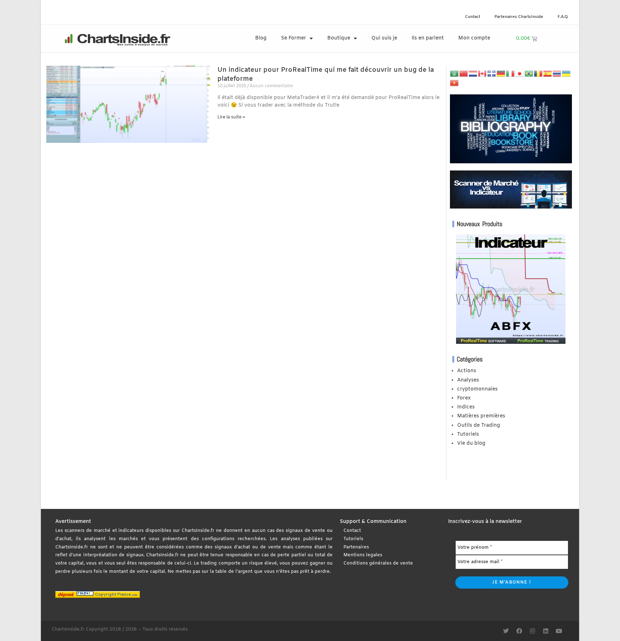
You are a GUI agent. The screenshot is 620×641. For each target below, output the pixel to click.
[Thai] (557, 73)
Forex (464, 398)
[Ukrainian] (566, 73)
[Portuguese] (529, 73)
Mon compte (474, 38)
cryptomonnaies (477, 389)
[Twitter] (506, 631)
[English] (482, 73)
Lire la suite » (231, 117)
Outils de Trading (478, 425)
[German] (501, 73)
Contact (472, 17)
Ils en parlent (428, 38)
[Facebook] (519, 631)
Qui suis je (384, 38)
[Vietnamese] (454, 82)
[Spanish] (548, 73)
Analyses (468, 380)
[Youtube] (559, 631)
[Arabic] (454, 73)
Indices (466, 407)
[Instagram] (532, 631)
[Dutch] (473, 73)
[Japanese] (520, 73)
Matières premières (481, 416)
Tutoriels (468, 434)
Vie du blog (471, 443)
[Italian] (510, 73)
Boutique (338, 38)
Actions (466, 371)
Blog (261, 38)
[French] (492, 73)
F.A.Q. (563, 17)
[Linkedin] (545, 631)
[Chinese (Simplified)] (464, 73)
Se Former (293, 38)
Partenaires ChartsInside (518, 17)
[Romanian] (538, 73)
